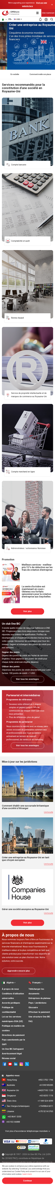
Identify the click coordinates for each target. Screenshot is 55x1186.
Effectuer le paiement (39, 1012)
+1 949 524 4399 (30, 1101)
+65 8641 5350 (14, 1116)
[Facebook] (4, 1064)
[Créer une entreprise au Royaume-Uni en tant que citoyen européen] (27, 835)
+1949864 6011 (30, 1106)
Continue (27, 1180)
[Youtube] (10, 1064)
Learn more (27, 1174)
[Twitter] (27, 1064)
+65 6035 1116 (30, 1095)
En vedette (14, 74)
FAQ (30, 1021)
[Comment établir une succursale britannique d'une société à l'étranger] (27, 783)
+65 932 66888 (13, 1122)
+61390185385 (30, 1085)
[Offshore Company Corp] (11, 13)
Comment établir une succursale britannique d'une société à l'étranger (25, 807)
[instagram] (21, 1064)
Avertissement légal (12, 1053)
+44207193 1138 (30, 1090)
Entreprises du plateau (39, 998)
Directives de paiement (13, 1035)
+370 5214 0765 (30, 1111)
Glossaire (33, 1007)
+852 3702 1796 (30, 1080)
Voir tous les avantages (27, 679)
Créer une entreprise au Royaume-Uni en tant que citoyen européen (25, 858)
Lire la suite (48, 812)
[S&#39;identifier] (46, 19)
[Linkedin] (15, 1064)
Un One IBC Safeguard (12, 1049)
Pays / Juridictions (37, 1003)
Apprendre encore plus (18, 971)
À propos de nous (10, 989)
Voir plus (27, 611)
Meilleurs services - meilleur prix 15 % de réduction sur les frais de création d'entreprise (37, 567)
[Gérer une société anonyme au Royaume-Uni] (27, 887)
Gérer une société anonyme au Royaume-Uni (25, 909)
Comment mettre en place (40, 74)
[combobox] (18, 19)
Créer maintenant (48, 13)
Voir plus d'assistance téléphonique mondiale (26, 1131)
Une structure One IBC (39, 1016)
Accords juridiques (11, 1003)
